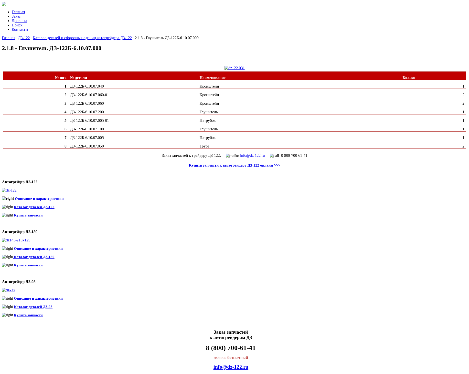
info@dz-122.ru (252, 155)
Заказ (16, 16)
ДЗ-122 (24, 38)
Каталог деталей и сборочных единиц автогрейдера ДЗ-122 (82, 38)
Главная (18, 12)
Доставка (19, 21)
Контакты (20, 29)
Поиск (17, 25)
